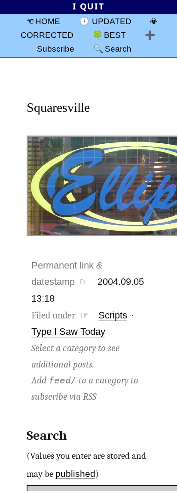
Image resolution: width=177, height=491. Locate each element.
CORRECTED (47, 35)
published (75, 474)
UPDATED (111, 21)
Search (118, 48)
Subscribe (55, 48)
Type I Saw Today (68, 331)
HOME (47, 21)
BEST (115, 35)
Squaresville (58, 107)
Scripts (112, 315)
